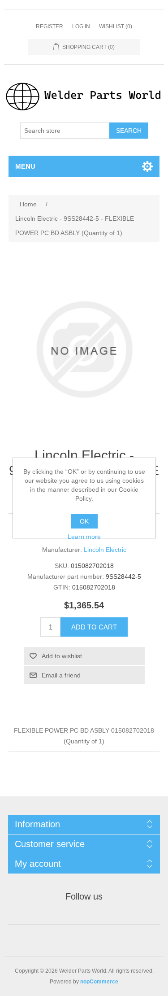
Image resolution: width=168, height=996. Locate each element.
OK (84, 521)
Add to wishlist (62, 656)
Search (129, 130)
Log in (81, 26)
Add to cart (94, 627)
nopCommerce (99, 982)
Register (49, 26)
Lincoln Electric (105, 549)
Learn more (84, 536)
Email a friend (61, 675)
